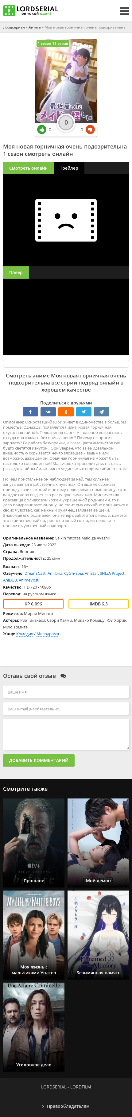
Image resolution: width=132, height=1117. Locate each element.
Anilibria (55, 573)
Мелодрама (48, 633)
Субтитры (73, 573)
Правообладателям (68, 1106)
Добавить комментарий (38, 760)
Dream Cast (35, 573)
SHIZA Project (112, 573)
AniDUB (10, 580)
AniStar (91, 573)
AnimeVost (29, 580)
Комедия (24, 633)
